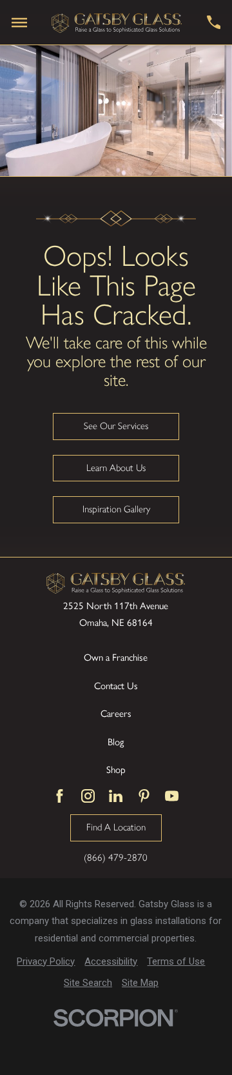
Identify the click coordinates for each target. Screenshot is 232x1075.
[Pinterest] (144, 796)
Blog (116, 742)
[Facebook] (59, 796)
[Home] (117, 22)
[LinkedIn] (115, 796)
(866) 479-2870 (116, 858)
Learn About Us (116, 468)
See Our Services (116, 426)
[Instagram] (88, 796)
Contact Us (116, 686)
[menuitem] (46, 962)
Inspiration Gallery (116, 509)
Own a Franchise (116, 657)
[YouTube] (172, 796)
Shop (116, 770)
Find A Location (116, 827)
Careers (116, 713)
